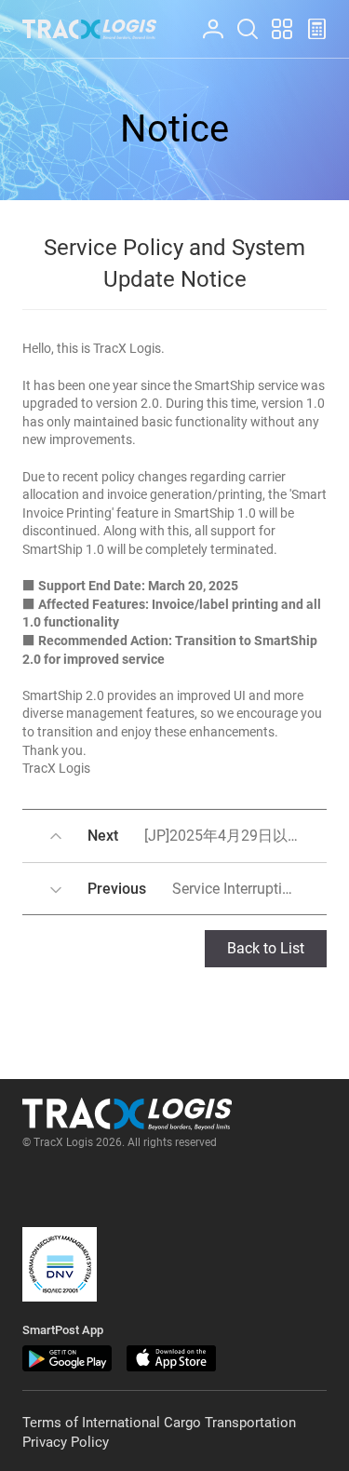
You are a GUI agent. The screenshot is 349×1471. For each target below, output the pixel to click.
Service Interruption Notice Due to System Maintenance (207, 888)
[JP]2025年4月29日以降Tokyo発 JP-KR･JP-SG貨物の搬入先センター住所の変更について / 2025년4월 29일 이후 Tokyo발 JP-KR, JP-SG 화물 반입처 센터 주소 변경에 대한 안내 (207, 835)
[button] (59, 1264)
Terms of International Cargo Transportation (159, 1422)
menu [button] (273, 19)
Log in (205, 19)
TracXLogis (89, 29)
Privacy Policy (65, 1442)
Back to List (265, 948)
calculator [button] (309, 19)
